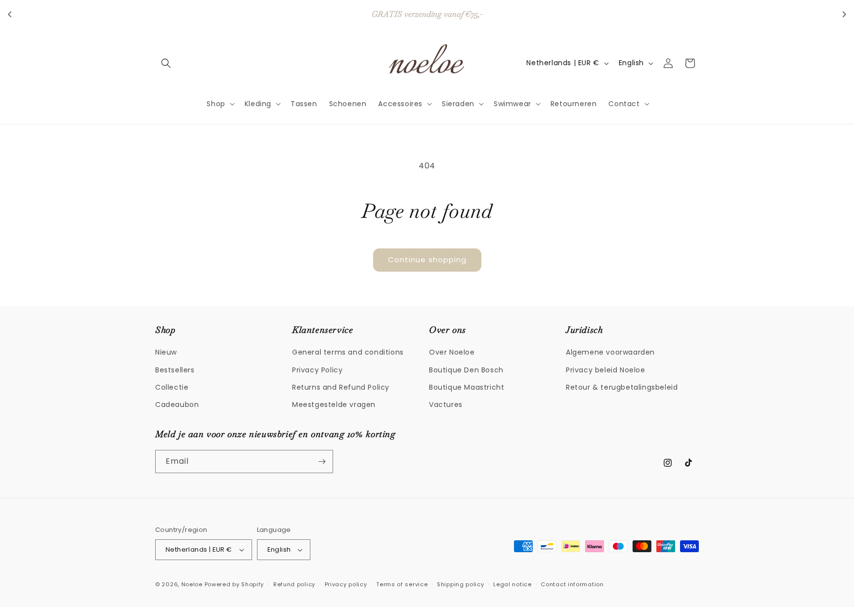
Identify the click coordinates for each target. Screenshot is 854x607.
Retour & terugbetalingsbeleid (622, 387)
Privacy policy (346, 584)
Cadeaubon (177, 404)
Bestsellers (175, 370)
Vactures (446, 404)
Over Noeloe (452, 352)
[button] (166, 63)
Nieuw (166, 352)
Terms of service (401, 584)
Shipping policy (460, 584)
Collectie (171, 387)
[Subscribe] (322, 461)
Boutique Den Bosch (466, 370)
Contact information (572, 584)
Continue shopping (427, 259)
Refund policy (294, 584)
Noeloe (192, 584)
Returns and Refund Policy (340, 387)
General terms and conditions (348, 352)
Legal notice (512, 584)
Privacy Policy (317, 370)
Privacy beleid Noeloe (605, 370)
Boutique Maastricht (466, 387)
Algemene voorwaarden (610, 352)
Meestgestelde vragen (334, 404)
